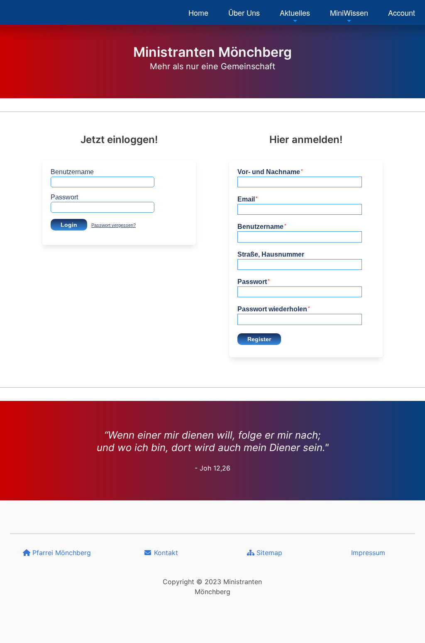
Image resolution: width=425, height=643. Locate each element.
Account (401, 12)
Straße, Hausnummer (270, 254)
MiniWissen (349, 12)
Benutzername (72, 171)
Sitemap (268, 552)
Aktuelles (295, 12)
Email (247, 199)
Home (198, 12)
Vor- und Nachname (270, 171)
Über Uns (244, 12)
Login (69, 224)
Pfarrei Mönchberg (60, 552)
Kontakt (165, 552)
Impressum (368, 552)
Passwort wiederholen (273, 309)
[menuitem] (198, 12)
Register (259, 339)
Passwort (64, 197)
